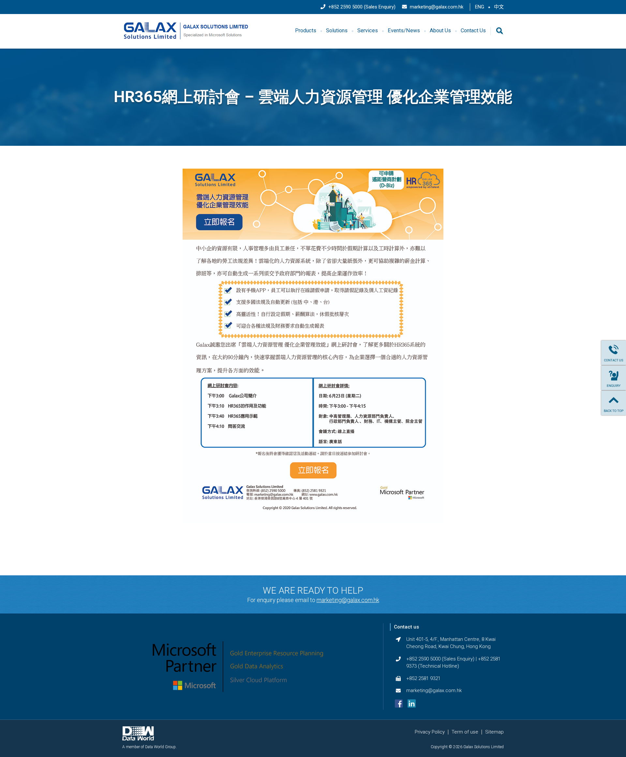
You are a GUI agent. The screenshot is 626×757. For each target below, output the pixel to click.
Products (305, 30)
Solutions (337, 30)
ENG (479, 7)
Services (367, 30)
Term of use (465, 732)
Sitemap (494, 732)
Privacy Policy (430, 732)
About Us (440, 30)
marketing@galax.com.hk (436, 7)
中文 (499, 7)
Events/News (404, 30)
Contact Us (473, 30)
